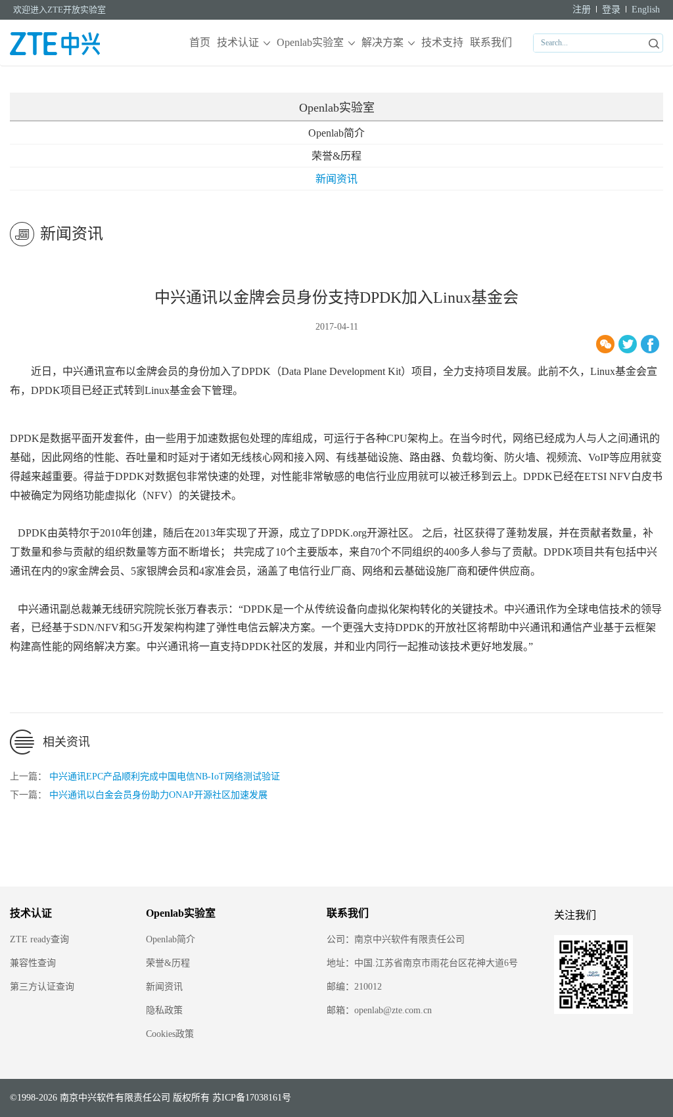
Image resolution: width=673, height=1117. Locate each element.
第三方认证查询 (42, 987)
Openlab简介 (336, 133)
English (646, 9)
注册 (581, 9)
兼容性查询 (33, 963)
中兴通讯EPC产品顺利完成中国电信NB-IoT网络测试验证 (164, 776)
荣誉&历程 (336, 156)
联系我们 (491, 42)
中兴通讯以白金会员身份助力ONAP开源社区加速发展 (158, 795)
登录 (611, 9)
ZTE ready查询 (39, 939)
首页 (199, 42)
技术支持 (442, 42)
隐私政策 (164, 1010)
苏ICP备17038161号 (251, 1098)
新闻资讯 (336, 179)
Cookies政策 (170, 1034)
